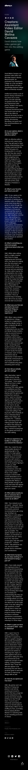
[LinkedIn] (12, 756)
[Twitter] (15, 756)
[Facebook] (19, 756)
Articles (7, 14)
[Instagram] (8, 756)
